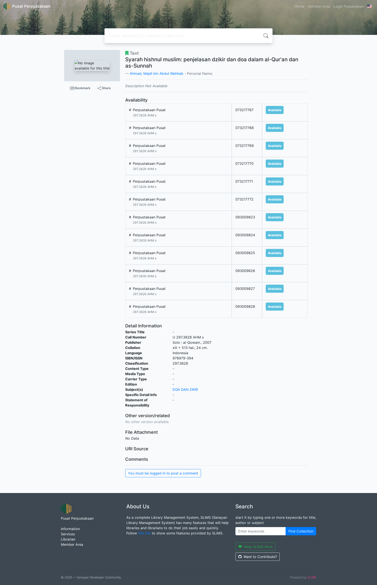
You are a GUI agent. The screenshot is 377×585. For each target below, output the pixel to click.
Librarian (68, 539)
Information (70, 529)
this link (144, 533)
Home (299, 6)
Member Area (319, 6)
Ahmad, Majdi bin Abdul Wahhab (156, 73)
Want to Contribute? (260, 556)
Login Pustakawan (349, 6)
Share (106, 88)
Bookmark (82, 88)
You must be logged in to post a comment (163, 473)
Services (68, 534)
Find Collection (300, 531)
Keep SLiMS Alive (258, 546)
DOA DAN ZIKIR (185, 389)
